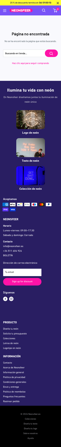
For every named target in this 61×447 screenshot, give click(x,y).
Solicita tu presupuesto (15, 334)
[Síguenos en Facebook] (5, 299)
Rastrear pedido (11, 401)
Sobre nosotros (30, 433)
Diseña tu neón (10, 329)
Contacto (7, 363)
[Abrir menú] (4, 10)
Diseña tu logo (30, 429)
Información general (13, 372)
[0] (55, 10)
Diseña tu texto (30, 424)
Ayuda (31, 438)
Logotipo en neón (12, 348)
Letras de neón (10, 343)
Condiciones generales (14, 382)
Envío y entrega (11, 387)
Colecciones (9, 339)
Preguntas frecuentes (14, 397)
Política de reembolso (14, 392)
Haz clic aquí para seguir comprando (30, 63)
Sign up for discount (22, 282)
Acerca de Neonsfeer (14, 368)
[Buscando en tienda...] (51, 53)
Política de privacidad (14, 377)
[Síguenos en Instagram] (11, 299)
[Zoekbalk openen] (44, 10)
